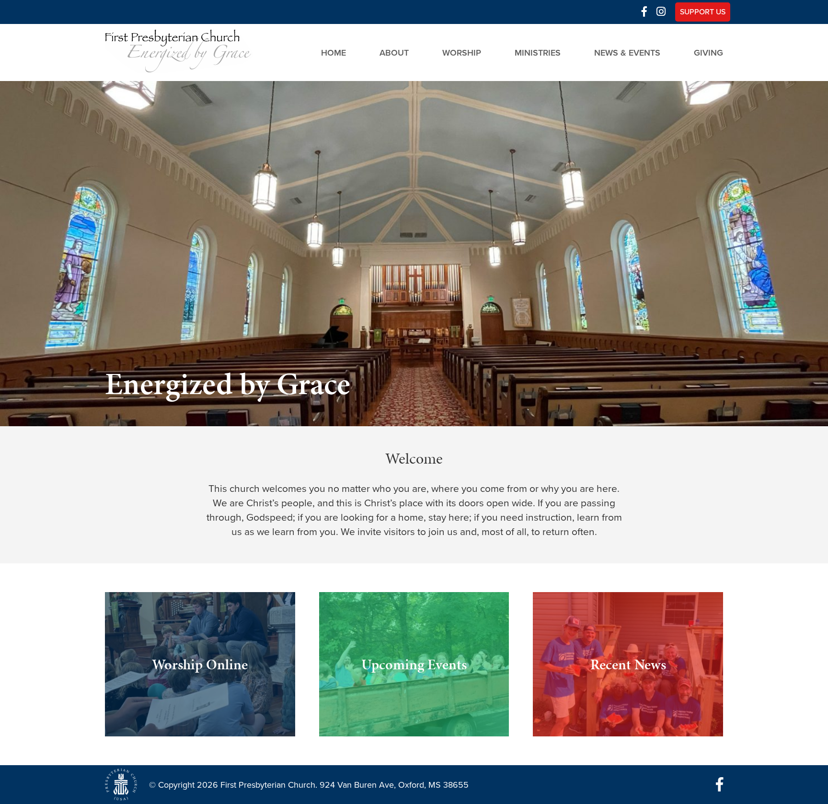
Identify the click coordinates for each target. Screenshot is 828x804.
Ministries (538, 52)
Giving (708, 52)
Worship (461, 52)
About (394, 52)
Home (333, 52)
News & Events (627, 52)
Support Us (702, 12)
